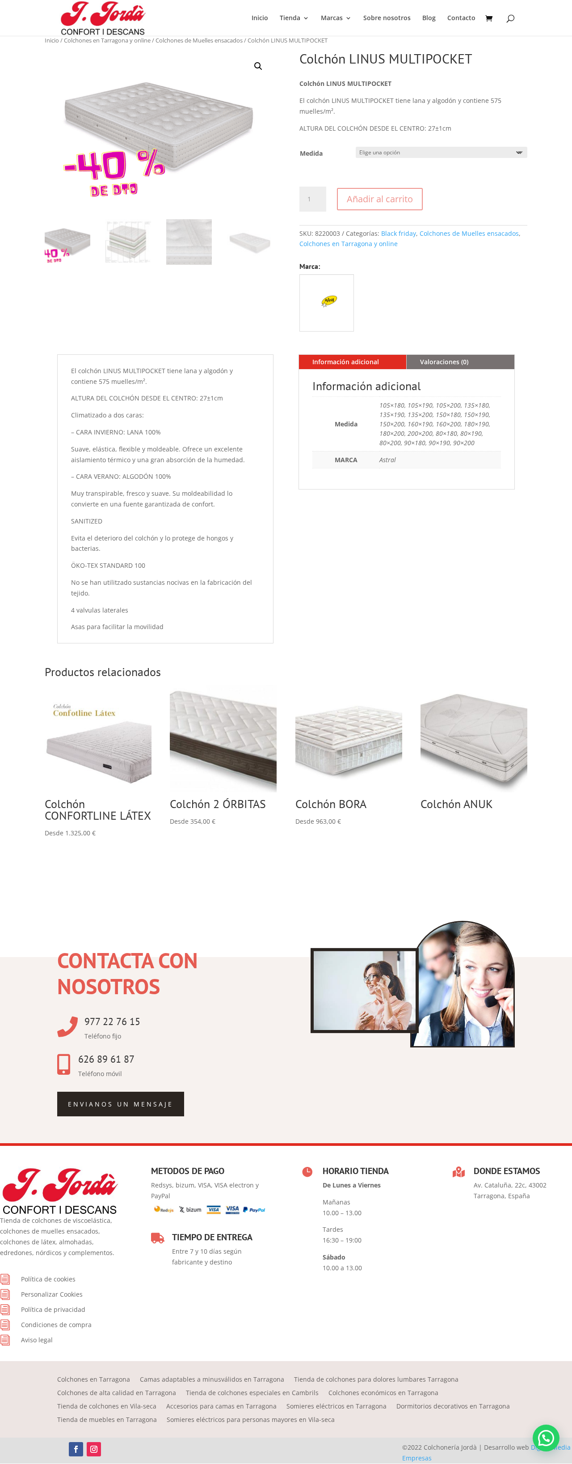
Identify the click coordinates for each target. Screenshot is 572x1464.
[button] (258, 66)
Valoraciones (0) (444, 361)
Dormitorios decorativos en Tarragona (453, 1406)
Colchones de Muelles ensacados (199, 40)
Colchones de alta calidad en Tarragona (116, 1393)
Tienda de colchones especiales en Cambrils (252, 1393)
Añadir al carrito (380, 199)
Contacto (461, 18)
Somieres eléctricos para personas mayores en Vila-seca (251, 1420)
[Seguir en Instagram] (94, 1449)
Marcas (332, 18)
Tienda (290, 18)
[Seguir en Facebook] (76, 1449)
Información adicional (345, 361)
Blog (429, 18)
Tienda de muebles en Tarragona (107, 1420)
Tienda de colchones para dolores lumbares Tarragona (376, 1379)
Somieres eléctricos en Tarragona (336, 1406)
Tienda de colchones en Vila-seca (106, 1406)
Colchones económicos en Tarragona (383, 1393)
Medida (311, 153)
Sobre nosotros (387, 18)
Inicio (260, 18)
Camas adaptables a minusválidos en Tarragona (212, 1379)
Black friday (398, 233)
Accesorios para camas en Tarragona (221, 1406)
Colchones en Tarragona (93, 1379)
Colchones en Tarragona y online (107, 40)
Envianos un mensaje (120, 1104)
